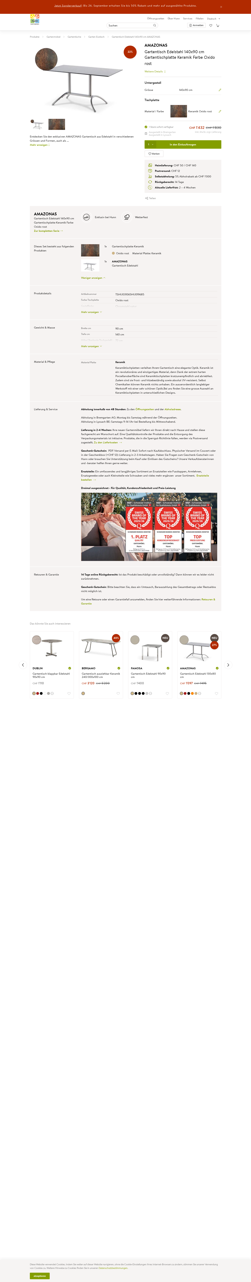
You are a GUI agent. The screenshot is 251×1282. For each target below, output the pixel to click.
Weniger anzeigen (92, 278)
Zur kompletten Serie (47, 231)
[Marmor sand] (132, 693)
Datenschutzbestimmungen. (113, 1268)
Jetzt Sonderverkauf (68, 5)
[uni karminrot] (37, 693)
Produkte (34, 37)
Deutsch (211, 18)
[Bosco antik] (34, 693)
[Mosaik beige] (83, 693)
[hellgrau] (48, 693)
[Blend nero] (143, 693)
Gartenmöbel (53, 37)
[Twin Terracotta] (192, 693)
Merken (155, 153)
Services (187, 18)
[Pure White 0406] (44, 693)
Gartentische (74, 37)
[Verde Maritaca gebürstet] (146, 693)
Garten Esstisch (96, 37)
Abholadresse (173, 409)
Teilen (152, 198)
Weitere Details (154, 71)
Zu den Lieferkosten (106, 442)
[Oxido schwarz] (41, 693)
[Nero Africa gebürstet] (136, 693)
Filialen (200, 18)
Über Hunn (174, 18)
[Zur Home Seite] (35, 19)
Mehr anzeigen (39, 145)
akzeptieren (40, 1276)
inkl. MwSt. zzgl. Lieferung (208, 132)
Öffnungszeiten (155, 18)
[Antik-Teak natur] (196, 693)
